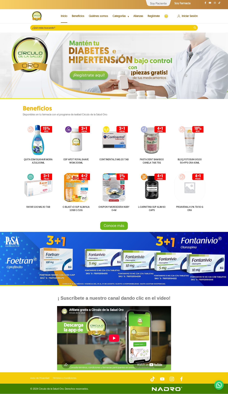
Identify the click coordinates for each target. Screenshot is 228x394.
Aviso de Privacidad (39, 378)
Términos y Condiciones (64, 378)
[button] (219, 385)
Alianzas (138, 16)
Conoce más (114, 226)
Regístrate (154, 16)
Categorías (119, 16)
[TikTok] (219, 4)
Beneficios (78, 16)
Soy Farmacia (182, 3)
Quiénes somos (98, 16)
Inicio (64, 16)
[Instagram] (215, 4)
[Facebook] (205, 4)
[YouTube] (210, 4)
